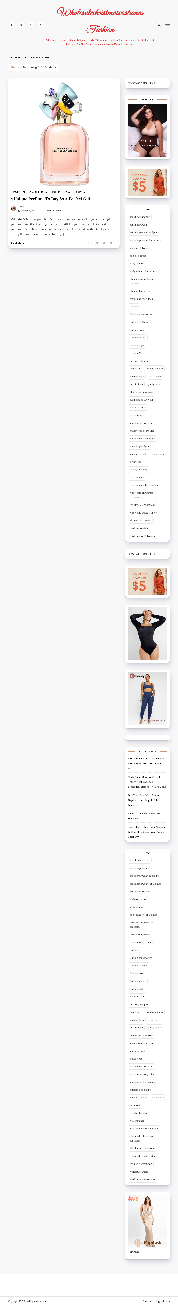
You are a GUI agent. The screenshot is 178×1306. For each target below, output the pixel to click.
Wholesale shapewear (142, 504)
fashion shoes (138, 337)
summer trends (138, 454)
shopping (56, 192)
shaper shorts (138, 407)
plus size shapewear (141, 392)
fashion (134, 306)
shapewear (136, 415)
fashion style (137, 345)
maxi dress (155, 376)
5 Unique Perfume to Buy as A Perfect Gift (50, 198)
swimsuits (158, 454)
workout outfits (139, 528)
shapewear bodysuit (141, 423)
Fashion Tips (137, 353)
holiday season (154, 368)
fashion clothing (139, 322)
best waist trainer (140, 247)
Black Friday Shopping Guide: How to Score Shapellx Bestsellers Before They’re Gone (147, 781)
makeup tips (137, 376)
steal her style (74, 192)
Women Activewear (141, 520)
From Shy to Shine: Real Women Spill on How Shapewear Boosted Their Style (147, 831)
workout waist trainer (142, 535)
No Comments (54, 210)
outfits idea (136, 384)
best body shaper (140, 216)
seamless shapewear (141, 399)
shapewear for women (143, 438)
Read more (17, 243)
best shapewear (139, 224)
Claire (21, 206)
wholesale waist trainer (143, 512)
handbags (135, 368)
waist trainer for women (144, 485)
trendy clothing (139, 469)
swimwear (135, 461)
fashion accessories (35, 192)
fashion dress (137, 329)
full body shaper (139, 360)
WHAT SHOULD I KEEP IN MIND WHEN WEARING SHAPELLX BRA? (147, 763)
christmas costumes (141, 298)
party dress (154, 384)
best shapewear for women (145, 240)
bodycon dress (138, 255)
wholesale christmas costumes (141, 495)
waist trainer (137, 477)
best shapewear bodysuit (144, 232)
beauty (15, 192)
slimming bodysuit (140, 446)
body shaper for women (143, 271)
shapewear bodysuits (142, 430)
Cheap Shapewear (140, 291)
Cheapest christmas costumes (141, 281)
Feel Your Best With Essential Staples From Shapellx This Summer (145, 800)
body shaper (137, 263)
